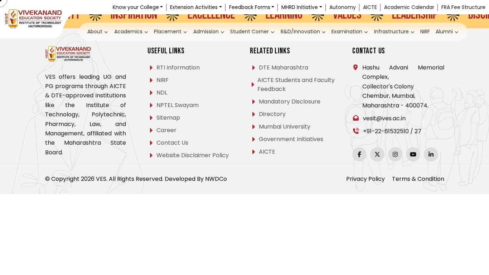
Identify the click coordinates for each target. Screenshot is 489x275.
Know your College (136, 7)
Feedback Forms (249, 7)
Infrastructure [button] (380, 31)
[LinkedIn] (431, 154)
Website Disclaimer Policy (192, 155)
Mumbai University (284, 126)
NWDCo (216, 179)
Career (166, 130)
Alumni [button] (429, 31)
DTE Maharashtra (283, 67)
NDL (161, 92)
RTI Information (178, 67)
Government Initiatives (291, 139)
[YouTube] (413, 154)
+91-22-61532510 (386, 131)
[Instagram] (395, 154)
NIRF (411, 31)
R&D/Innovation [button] (297, 31)
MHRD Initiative (299, 7)
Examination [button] (340, 31)
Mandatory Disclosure (289, 101)
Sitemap (168, 118)
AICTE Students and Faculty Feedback (296, 84)
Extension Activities (194, 7)
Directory (272, 114)
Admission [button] (212, 31)
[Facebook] (359, 154)
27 (418, 131)
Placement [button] (177, 31)
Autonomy (342, 7)
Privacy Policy (365, 179)
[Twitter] (377, 154)
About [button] (109, 31)
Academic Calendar (409, 7)
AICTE (370, 7)
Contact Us (172, 143)
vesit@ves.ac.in (384, 118)
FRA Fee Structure (463, 7)
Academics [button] (141, 31)
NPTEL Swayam (177, 105)
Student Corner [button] (252, 31)
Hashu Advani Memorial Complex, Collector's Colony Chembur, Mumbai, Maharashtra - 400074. (403, 86)
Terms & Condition (418, 179)
